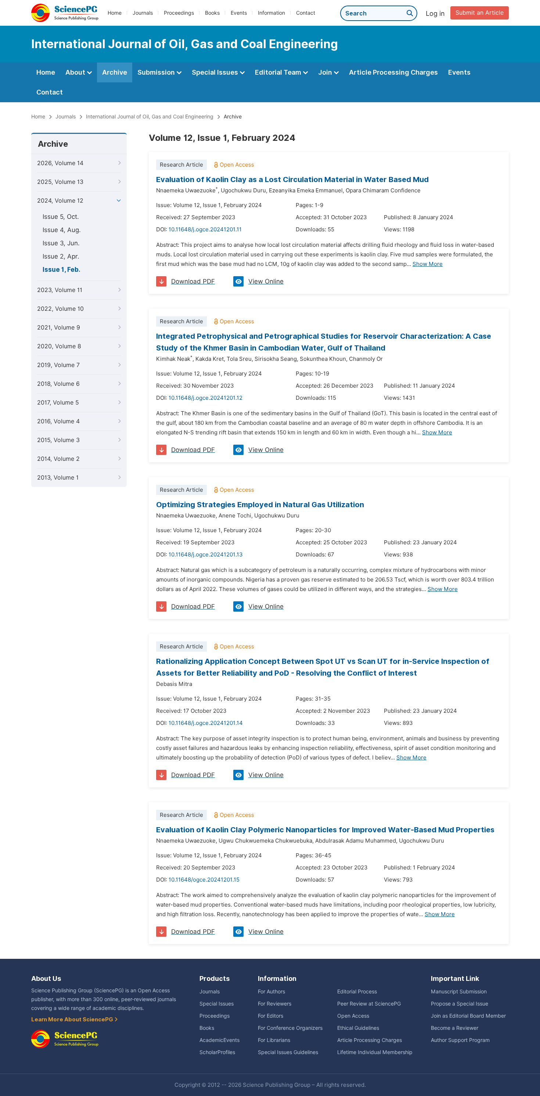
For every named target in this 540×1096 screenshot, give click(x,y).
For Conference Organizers (290, 1028)
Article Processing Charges (393, 72)
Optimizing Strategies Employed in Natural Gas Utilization (260, 504)
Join (326, 72)
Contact (305, 13)
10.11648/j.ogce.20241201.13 (206, 554)
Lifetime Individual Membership (375, 1052)
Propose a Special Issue (459, 1004)
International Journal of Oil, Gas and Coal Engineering (149, 117)
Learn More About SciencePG (72, 1019)
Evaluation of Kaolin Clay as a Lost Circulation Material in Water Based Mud (292, 179)
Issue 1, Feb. (61, 269)
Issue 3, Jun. (61, 243)
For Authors (271, 991)
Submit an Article (480, 12)
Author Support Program (460, 1040)
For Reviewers (274, 1004)
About (76, 72)
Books (212, 13)
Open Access (353, 1016)
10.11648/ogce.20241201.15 (204, 879)
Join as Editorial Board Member (468, 1016)
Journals (143, 13)
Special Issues (216, 72)
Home (115, 13)
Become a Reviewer (454, 1028)
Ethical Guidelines (358, 1028)
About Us (46, 978)
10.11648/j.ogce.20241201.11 (205, 229)
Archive (114, 72)
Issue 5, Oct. (61, 216)
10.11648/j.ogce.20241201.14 (206, 723)
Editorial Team (279, 72)
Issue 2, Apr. (61, 256)
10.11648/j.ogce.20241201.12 (205, 398)
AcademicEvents (219, 1040)
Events (239, 13)
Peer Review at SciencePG (369, 1004)
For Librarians (274, 1040)
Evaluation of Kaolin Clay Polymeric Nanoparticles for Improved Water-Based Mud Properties (325, 829)
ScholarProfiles (217, 1052)
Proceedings (179, 13)
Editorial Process (357, 991)
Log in (435, 13)
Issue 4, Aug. (62, 230)
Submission (156, 72)
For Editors (270, 1016)
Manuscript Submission (459, 991)
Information (271, 13)
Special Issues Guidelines (288, 1052)
